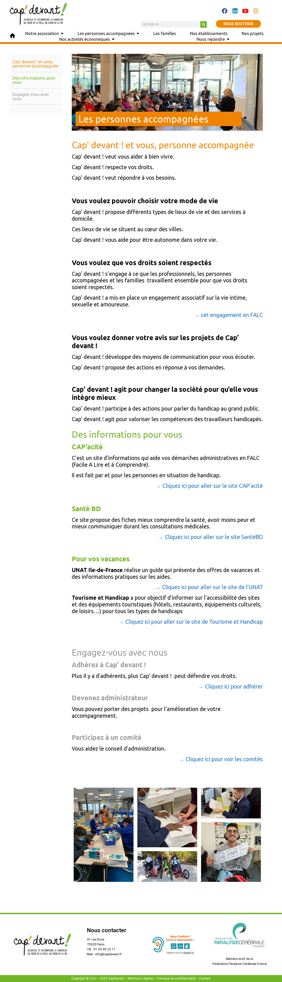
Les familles (164, 33)
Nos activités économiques (84, 39)
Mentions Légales (140, 978)
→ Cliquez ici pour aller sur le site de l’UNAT (209, 587)
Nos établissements (209, 33)
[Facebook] (224, 11)
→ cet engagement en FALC (228, 315)
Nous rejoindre (210, 39)
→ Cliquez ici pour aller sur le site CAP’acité (209, 486)
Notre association (42, 33)
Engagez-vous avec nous (30, 96)
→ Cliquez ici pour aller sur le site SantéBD (210, 537)
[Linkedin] (235, 11)
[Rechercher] (203, 24)
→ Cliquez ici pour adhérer (230, 686)
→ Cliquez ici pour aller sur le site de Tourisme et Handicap (190, 622)
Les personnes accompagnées (106, 33)
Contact (205, 978)
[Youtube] (245, 11)
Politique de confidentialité (176, 978)
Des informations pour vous (34, 80)
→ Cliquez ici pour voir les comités (221, 759)
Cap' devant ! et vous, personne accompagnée (35, 63)
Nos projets (253, 33)
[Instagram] (256, 11)
